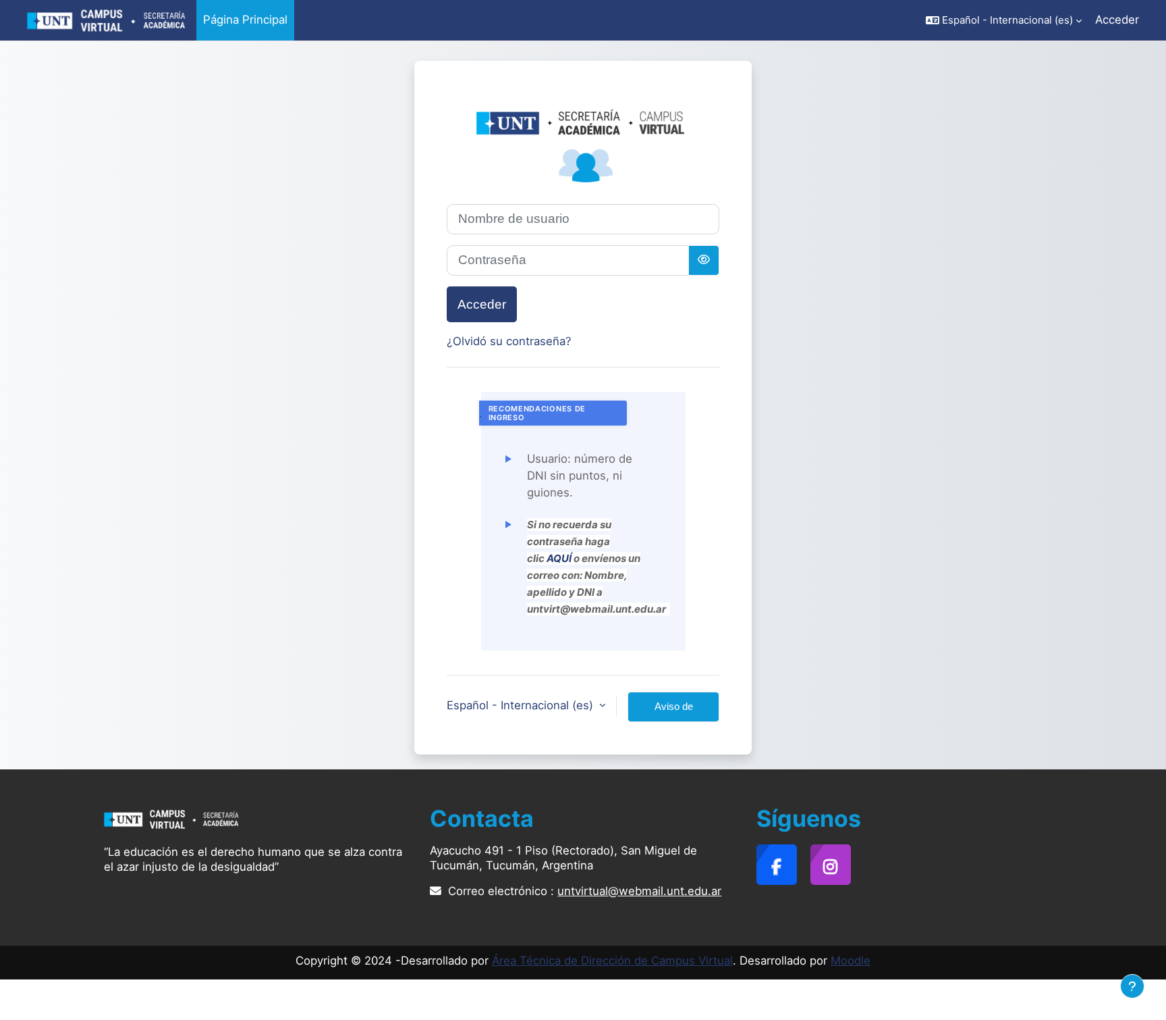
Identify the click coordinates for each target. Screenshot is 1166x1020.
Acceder (1117, 19)
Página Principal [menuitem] (245, 19)
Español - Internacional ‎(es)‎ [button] (521, 705)
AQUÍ (559, 558)
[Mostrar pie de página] (1132, 986)
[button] (1004, 20)
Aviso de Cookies (674, 711)
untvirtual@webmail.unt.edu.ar (639, 891)
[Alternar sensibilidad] (703, 260)
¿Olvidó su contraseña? (509, 341)
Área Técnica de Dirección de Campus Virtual (612, 960)
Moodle (850, 960)
